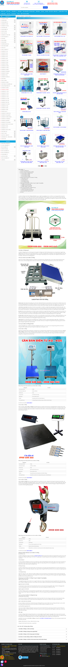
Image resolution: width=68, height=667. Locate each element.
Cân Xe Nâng (3, 40)
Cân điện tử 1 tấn (4, 91)
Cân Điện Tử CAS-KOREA (5, 122)
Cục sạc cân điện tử (5, 145)
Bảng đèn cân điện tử (5, 143)
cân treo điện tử (29, 550)
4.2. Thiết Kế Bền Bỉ (24, 179)
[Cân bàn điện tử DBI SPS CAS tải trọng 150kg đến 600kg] (60, 65)
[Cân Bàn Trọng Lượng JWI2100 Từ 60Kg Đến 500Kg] (60, 84)
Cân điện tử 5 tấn (4, 96)
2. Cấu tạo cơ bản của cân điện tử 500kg (27, 171)
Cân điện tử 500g (4, 109)
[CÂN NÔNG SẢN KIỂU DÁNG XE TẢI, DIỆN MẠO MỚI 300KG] (59, 139)
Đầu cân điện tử (4, 147)
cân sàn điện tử (29, 477)
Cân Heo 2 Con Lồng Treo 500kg (43, 55)
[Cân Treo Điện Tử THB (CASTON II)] (43, 28)
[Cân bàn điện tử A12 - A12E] (27, 84)
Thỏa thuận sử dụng (43, 651)
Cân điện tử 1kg (4, 51)
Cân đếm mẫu (4, 20)
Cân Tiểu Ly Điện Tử (5, 135)
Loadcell (3, 159)
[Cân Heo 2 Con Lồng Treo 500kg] (43, 46)
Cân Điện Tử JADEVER (5, 120)
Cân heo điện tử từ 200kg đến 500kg (60, 112)
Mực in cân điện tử (5, 152)
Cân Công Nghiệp (4, 45)
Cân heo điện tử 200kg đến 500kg (26, 130)
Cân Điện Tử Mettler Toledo (7, 124)
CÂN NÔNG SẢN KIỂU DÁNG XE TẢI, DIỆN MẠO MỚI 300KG (59, 146)
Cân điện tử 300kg (5, 87)
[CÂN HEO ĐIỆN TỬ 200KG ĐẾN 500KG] (43, 122)
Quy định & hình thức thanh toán (45, 647)
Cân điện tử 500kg (27, 16)
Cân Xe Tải (3, 47)
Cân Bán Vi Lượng (4, 82)
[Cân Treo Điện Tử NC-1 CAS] (60, 28)
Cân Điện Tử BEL (4, 74)
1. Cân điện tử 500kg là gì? (24, 170)
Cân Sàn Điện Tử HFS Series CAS (26, 36)
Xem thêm (20, 653)
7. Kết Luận (22, 192)
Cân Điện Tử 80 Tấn (5, 102)
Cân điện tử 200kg (5, 69)
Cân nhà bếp (3, 42)
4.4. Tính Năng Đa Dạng (25, 181)
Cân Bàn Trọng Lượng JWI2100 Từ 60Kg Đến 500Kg (59, 93)
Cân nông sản (4, 27)
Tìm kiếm (45, 7)
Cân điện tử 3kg (4, 54)
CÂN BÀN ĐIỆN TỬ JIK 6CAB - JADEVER (43, 108)
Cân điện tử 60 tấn (5, 100)
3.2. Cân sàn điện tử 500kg (25, 175)
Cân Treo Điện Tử (4, 36)
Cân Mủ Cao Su (4, 111)
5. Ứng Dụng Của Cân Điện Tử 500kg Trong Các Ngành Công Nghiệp (31, 183)
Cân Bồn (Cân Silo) (5, 43)
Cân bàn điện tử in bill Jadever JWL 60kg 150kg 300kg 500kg (26, 162)
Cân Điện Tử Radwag (5, 71)
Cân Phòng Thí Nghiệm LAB (6, 84)
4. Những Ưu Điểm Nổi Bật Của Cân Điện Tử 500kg (28, 177)
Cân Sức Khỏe (4, 31)
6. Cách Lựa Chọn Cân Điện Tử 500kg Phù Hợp (28, 187)
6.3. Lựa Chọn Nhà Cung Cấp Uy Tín (27, 190)
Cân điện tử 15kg (4, 60)
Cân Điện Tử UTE (4, 127)
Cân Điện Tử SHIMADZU (5, 118)
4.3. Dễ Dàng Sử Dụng (24, 180)
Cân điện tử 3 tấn (4, 94)
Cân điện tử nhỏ (4, 23)
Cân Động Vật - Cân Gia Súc (6, 136)
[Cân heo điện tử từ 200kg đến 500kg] (60, 103)
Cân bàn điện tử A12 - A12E (26, 92)
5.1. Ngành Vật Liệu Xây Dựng (26, 184)
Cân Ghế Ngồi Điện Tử (5, 85)
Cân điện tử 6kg (4, 58)
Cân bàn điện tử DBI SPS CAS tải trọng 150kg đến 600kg (59, 74)
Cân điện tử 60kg (4, 64)
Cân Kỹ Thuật (4, 133)
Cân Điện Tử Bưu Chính (6, 129)
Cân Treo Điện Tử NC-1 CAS (59, 36)
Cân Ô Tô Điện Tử (4, 49)
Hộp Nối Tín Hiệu (4, 148)
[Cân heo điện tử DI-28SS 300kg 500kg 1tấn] (59, 154)
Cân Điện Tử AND (4, 125)
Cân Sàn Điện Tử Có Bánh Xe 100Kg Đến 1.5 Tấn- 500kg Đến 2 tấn (60, 56)
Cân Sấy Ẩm (3, 138)
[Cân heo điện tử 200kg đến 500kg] (27, 122)
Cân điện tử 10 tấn (5, 98)
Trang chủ (18, 16)
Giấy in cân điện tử (5, 157)
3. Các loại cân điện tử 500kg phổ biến (26, 172)
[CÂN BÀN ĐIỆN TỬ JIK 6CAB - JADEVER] (43, 101)
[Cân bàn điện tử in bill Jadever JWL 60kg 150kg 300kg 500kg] (26, 154)
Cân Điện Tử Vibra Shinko (6, 116)
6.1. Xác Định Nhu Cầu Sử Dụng (26, 188)
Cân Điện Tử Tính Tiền (5, 34)
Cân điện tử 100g (4, 105)
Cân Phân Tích (4, 131)
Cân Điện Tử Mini (4, 18)
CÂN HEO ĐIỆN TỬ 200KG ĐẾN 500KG (43, 130)
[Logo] (2, 3)
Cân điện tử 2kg (4, 53)
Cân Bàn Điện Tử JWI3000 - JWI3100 (43, 92)
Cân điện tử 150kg (5, 67)
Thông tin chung (43, 644)
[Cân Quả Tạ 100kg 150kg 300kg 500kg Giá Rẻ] (27, 65)
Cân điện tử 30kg (4, 62)
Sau (45, 165)
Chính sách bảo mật (43, 649)
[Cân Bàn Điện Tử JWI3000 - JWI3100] (43, 84)
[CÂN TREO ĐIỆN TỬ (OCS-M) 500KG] (59, 120)
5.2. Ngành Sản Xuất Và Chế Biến (26, 185)
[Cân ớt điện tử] (43, 65)
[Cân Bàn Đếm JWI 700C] (27, 103)
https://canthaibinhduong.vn (9, 657)
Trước (39, 165)
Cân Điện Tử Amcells (5, 76)
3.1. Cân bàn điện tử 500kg (25, 174)
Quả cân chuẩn (4, 156)
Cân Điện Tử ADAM (5, 73)
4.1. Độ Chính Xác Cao (24, 178)
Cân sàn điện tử (4, 29)
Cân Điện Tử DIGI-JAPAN (5, 115)
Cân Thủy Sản (4, 33)
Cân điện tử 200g (4, 107)
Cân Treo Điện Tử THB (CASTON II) (43, 36)
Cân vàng (3, 38)
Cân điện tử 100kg (5, 65)
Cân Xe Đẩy (3, 78)
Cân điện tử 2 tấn (4, 93)
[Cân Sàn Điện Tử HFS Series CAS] (27, 28)
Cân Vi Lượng (4, 80)
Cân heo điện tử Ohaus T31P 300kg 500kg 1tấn (43, 162)
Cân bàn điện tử (4, 22)
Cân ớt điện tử (43, 73)
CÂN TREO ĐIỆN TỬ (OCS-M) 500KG (59, 127)
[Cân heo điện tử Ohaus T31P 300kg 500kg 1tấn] (43, 154)
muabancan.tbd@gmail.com (8, 656)
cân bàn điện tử (29, 402)
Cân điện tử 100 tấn (5, 104)
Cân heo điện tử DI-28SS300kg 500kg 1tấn (59, 162)
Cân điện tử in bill (5, 25)
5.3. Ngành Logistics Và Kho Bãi (26, 186)
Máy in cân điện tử (5, 150)
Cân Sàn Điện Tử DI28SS (26, 55)
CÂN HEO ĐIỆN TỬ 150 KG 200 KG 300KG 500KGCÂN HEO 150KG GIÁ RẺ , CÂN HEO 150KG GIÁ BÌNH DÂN (43, 147)
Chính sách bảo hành (43, 648)
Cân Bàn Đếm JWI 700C (26, 111)
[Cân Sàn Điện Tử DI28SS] (27, 46)
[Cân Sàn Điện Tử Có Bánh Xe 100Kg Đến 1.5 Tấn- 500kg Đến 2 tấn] (60, 46)
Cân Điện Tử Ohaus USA (6, 113)
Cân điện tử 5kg (4, 56)
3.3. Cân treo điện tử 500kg (25, 176)
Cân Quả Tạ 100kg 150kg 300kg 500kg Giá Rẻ (27, 74)
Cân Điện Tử (22, 16)
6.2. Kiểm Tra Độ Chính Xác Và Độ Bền (27, 189)
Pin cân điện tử (4, 154)
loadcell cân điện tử (38, 555)
